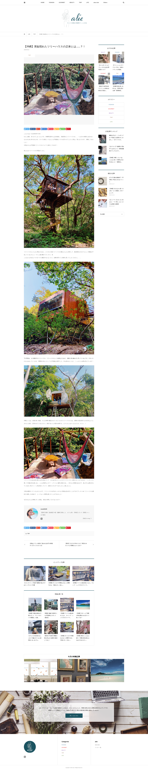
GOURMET (62, 2)
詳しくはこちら (74, 715)
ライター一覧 (98, 747)
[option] (40, 670)
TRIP (80, 2)
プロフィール (86, 518)
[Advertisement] (111, 246)
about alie (96, 2)
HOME (42, 2)
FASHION (51, 2)
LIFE (87, 2)
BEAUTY (72, 2)
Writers (105, 2)
